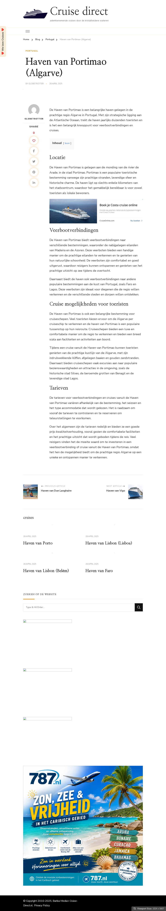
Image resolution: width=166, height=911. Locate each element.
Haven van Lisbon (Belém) (46, 571)
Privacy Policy (42, 905)
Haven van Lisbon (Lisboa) (108, 543)
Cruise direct (79, 11)
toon (67, 143)
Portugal (32, 51)
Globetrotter (36, 83)
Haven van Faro (99, 571)
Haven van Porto (38, 543)
